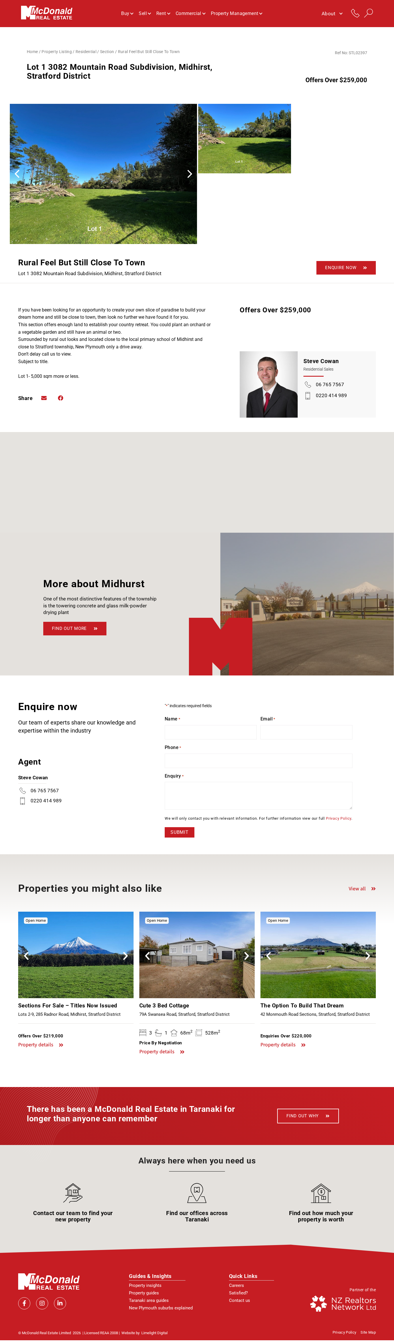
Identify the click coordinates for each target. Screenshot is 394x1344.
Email (267, 719)
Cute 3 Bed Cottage (164, 1005)
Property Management (234, 13)
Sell (143, 13)
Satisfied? (238, 1293)
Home (32, 51)
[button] (190, 174)
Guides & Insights (150, 1276)
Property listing (57, 51)
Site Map (368, 1332)
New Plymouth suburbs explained (161, 1308)
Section (107, 51)
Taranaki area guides (149, 1300)
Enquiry (174, 776)
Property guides (144, 1293)
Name (172, 719)
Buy (125, 13)
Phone (173, 747)
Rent (161, 13)
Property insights (145, 1285)
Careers (236, 1285)
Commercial (188, 13)
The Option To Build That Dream (302, 1005)
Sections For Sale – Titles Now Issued (67, 1005)
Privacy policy (345, 1332)
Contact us (239, 1300)
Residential (86, 51)
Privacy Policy (338, 818)
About (328, 13)
